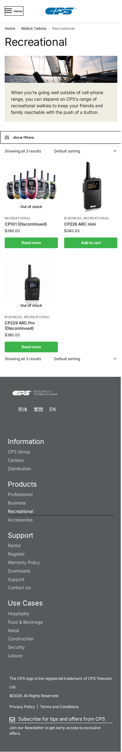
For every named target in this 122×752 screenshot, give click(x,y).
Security (16, 647)
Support (16, 579)
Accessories (20, 519)
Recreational (18, 218)
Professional (20, 494)
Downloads (19, 570)
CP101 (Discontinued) (26, 224)
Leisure (15, 655)
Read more (31, 242)
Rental (14, 545)
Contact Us (19, 587)
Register (16, 554)
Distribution (19, 468)
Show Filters (23, 137)
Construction (21, 638)
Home (10, 28)
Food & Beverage (25, 622)
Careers (16, 460)
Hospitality (18, 613)
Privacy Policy (22, 706)
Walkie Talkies (33, 28)
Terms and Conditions (59, 706)
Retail (13, 630)
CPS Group (19, 451)
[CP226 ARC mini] (90, 185)
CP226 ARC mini (80, 224)
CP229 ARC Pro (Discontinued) (20, 325)
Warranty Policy (24, 562)
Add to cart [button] (91, 242)
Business (72, 218)
